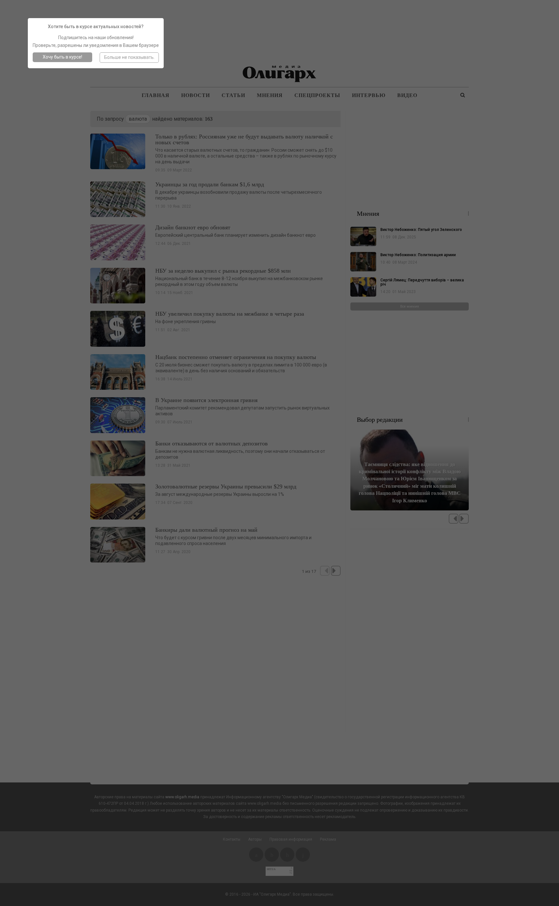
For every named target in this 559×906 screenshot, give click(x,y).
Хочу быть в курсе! (62, 57)
